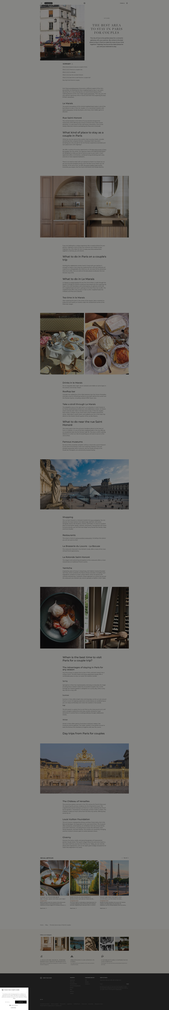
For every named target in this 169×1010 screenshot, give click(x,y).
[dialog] (14, 999)
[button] (14, 1005)
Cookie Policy (13, 1007)
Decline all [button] (7, 1002)
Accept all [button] (21, 1002)
